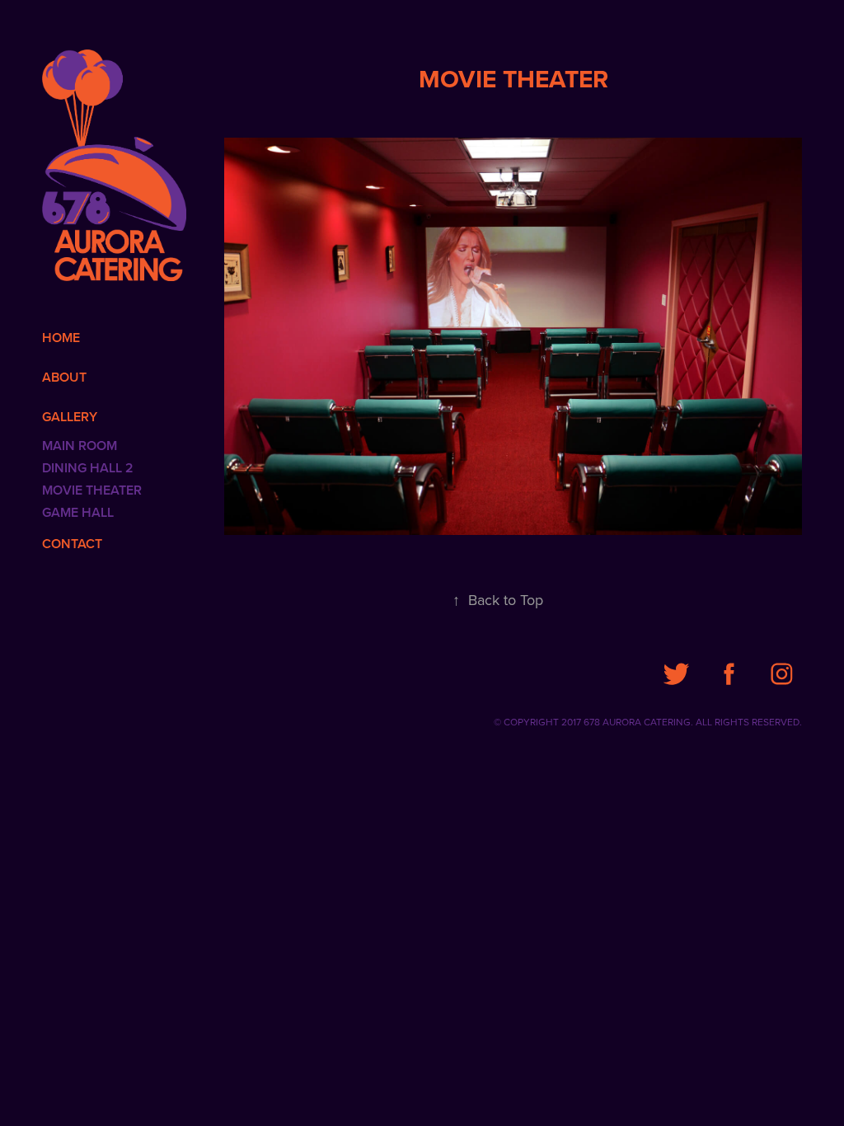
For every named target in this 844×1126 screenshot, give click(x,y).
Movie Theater (92, 490)
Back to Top (497, 599)
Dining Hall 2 (88, 467)
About (64, 377)
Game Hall (78, 512)
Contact (72, 543)
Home (61, 337)
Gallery (69, 416)
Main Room (79, 445)
